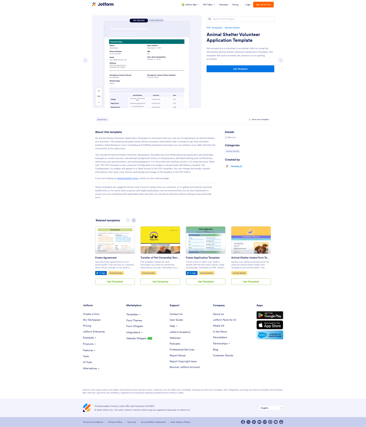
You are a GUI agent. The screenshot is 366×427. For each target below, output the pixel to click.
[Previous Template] (85, 60)
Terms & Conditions (93, 422)
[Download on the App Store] (269, 324)
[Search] (210, 19)
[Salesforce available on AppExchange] (269, 334)
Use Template (240, 68)
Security (131, 422)
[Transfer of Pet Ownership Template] (160, 240)
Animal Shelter (232, 27)
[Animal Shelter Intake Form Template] (251, 240)
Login (247, 4)
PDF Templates (214, 27)
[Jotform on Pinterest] (270, 422)
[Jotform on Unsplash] (281, 422)
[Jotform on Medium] (259, 422)
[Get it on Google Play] (269, 315)
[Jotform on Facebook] (243, 422)
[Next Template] (280, 60)
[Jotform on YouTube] (276, 422)
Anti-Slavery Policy (180, 422)
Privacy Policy (115, 422)
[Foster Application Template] (205, 240)
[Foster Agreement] (115, 240)
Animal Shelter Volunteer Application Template (233, 37)
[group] (115, 258)
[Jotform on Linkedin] (254, 422)
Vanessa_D (236, 166)
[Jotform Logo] (103, 4)
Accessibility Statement (153, 422)
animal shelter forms (127, 178)
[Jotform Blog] (265, 422)
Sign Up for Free (263, 4)
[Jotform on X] (248, 422)
